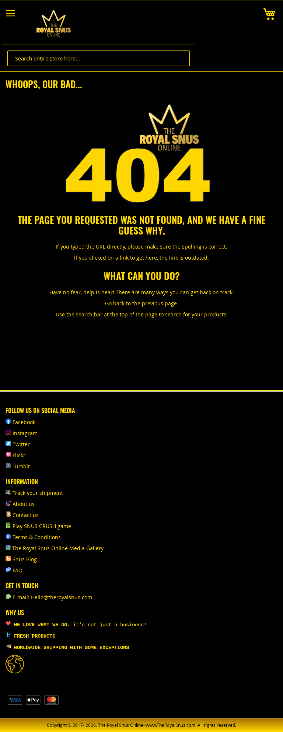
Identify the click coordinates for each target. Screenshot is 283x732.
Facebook (24, 422)
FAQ (17, 570)
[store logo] (53, 23)
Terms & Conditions (37, 537)
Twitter (21, 444)
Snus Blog (25, 559)
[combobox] (98, 58)
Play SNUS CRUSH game (42, 526)
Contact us (26, 514)
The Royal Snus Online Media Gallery (58, 548)
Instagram (25, 433)
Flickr (19, 455)
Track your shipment (38, 492)
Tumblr (21, 466)
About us (24, 503)
